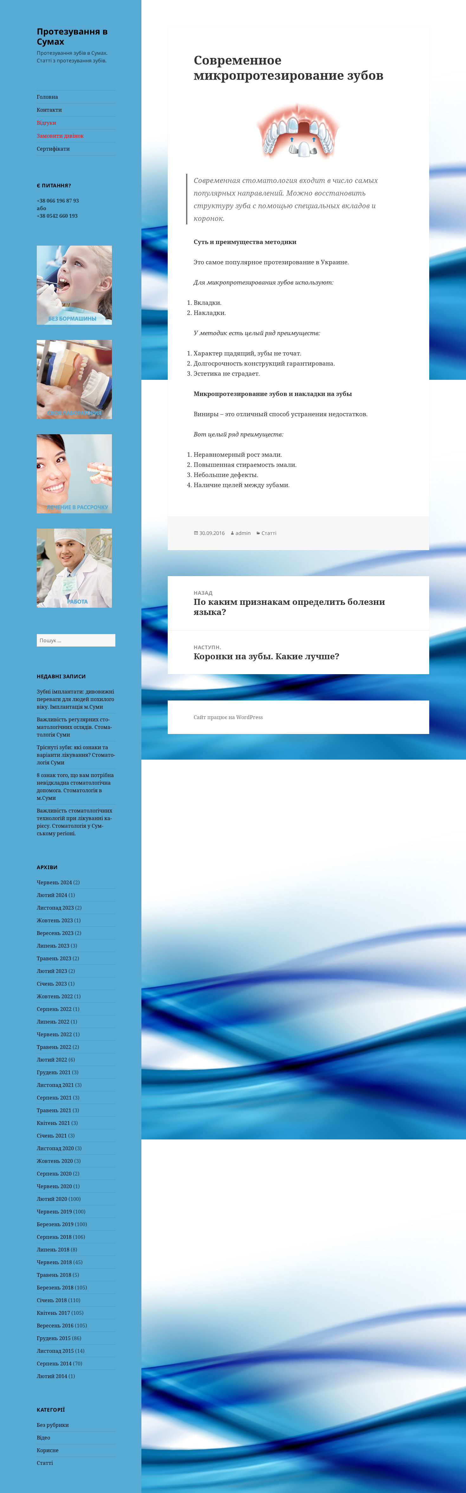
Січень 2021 (52, 1135)
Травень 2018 (54, 1274)
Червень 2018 (54, 1262)
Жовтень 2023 (55, 920)
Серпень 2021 (54, 1097)
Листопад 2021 (55, 1085)
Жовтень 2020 (55, 1160)
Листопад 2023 (55, 907)
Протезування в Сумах (72, 36)
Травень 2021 (54, 1110)
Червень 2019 (54, 1211)
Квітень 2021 (53, 1123)
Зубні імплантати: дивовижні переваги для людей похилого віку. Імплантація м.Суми (75, 699)
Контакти (49, 109)
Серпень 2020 (54, 1173)
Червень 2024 (54, 882)
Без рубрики (53, 1424)
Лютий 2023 (52, 971)
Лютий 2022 (52, 1059)
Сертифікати (53, 148)
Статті (45, 1462)
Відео (43, 1437)
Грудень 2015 (54, 1338)
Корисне (48, 1450)
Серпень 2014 (54, 1363)
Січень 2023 (52, 983)
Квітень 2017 (53, 1312)
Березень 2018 (55, 1287)
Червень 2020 (54, 1186)
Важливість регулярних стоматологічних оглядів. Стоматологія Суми (74, 727)
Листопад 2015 (55, 1350)
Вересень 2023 (55, 933)
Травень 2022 (54, 1047)
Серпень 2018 (54, 1236)
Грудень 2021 (54, 1072)
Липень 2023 (53, 945)
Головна (47, 96)
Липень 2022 (53, 1021)
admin (243, 533)
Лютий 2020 (52, 1198)
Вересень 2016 (55, 1325)
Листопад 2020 (55, 1148)
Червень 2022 (54, 1034)
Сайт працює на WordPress (228, 717)
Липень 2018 (53, 1249)
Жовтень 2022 (55, 996)
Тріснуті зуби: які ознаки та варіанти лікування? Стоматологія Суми (76, 755)
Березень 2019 (55, 1224)
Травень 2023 (54, 958)
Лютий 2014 (52, 1376)
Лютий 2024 (52, 895)
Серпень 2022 (54, 1009)
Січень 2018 (52, 1300)
